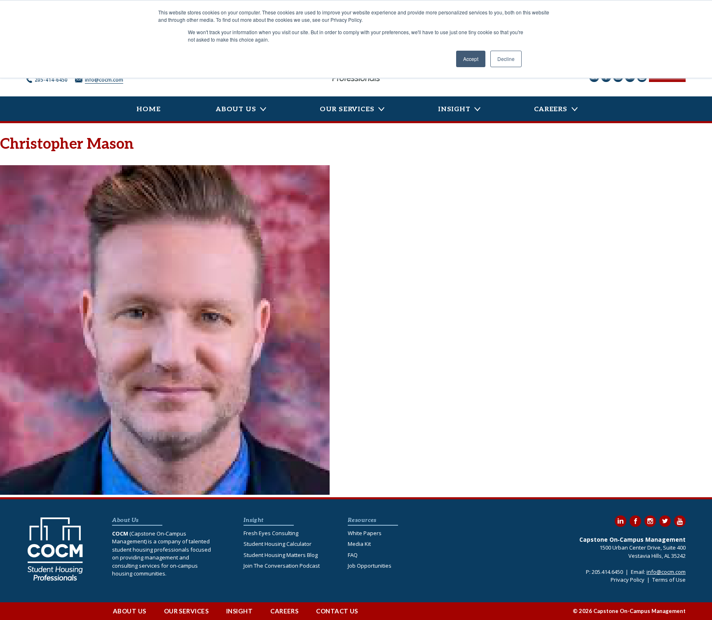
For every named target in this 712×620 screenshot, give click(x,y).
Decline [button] (506, 58)
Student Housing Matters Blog (281, 555)
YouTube (680, 521)
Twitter (665, 521)
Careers (550, 109)
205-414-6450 (51, 79)
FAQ (353, 555)
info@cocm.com (104, 79)
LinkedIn (620, 521)
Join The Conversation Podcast (282, 565)
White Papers (365, 533)
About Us (236, 109)
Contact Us (337, 611)
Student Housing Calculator (278, 543)
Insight (454, 109)
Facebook (635, 521)
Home (148, 109)
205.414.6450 (607, 572)
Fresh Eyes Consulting (271, 533)
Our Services (347, 109)
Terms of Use (669, 579)
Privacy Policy (627, 579)
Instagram (650, 521)
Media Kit (359, 543)
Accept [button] (470, 58)
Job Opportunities (369, 565)
